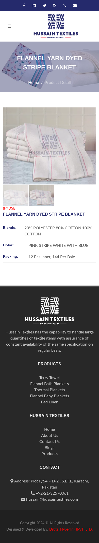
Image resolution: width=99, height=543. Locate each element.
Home (33, 83)
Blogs (49, 448)
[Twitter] (44, 5)
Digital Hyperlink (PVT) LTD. (71, 529)
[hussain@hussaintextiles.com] (75, 5)
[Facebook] (24, 5)
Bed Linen (49, 402)
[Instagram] (55, 5)
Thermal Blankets (49, 390)
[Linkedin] (34, 5)
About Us (49, 436)
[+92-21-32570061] (65, 5)
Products (49, 454)
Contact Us (49, 442)
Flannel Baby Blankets (49, 396)
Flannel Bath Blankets (49, 384)
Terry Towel (49, 378)
